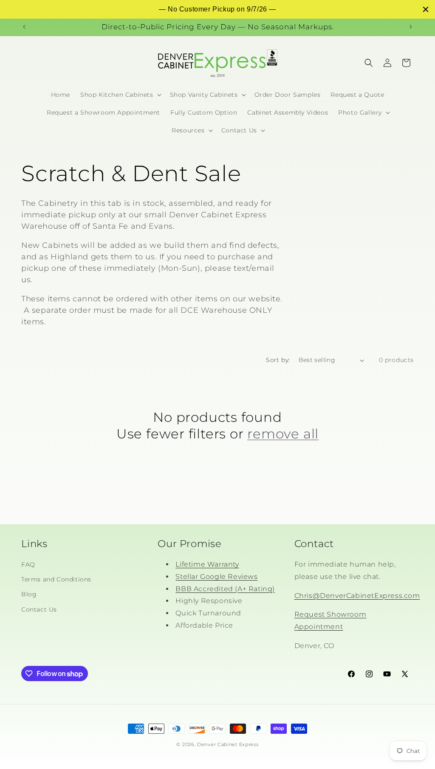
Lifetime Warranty (207, 564)
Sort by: (278, 360)
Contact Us (39, 609)
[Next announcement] (410, 27)
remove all (283, 434)
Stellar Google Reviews (216, 577)
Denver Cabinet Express (227, 744)
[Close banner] (426, 9)
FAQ (28, 564)
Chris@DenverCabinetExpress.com (357, 596)
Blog (29, 594)
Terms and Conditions (56, 579)
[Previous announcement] (24, 27)
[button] (120, 95)
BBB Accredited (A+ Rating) (225, 589)
